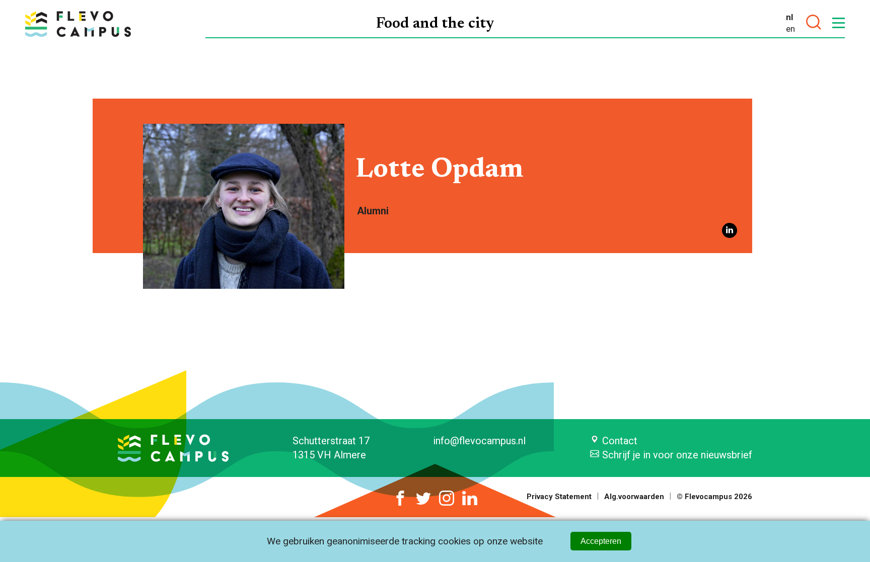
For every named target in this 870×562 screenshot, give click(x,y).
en (790, 29)
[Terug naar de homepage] (78, 24)
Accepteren (601, 541)
